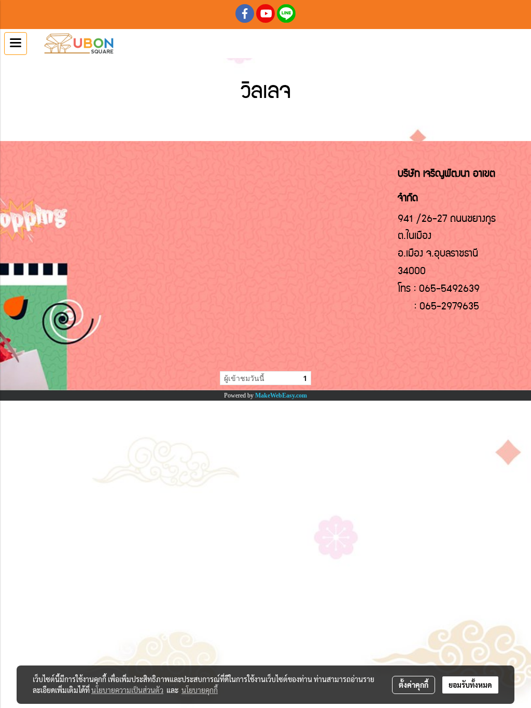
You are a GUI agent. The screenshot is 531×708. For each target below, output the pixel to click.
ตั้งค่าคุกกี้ (413, 684)
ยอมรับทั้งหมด (470, 684)
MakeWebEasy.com (281, 395)
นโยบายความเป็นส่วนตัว (127, 690)
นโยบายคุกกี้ (199, 690)
